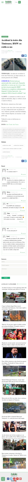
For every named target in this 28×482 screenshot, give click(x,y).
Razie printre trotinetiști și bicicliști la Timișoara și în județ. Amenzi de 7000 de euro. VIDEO (14, 455)
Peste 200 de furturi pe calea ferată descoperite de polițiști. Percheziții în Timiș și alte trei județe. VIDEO (14, 363)
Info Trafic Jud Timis (12, 124)
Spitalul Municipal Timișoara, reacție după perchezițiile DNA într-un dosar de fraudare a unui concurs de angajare (13, 381)
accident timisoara (6, 152)
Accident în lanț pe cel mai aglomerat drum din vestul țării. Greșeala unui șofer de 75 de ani (14, 288)
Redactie (10, 50)
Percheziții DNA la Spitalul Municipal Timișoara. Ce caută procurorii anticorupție (13, 417)
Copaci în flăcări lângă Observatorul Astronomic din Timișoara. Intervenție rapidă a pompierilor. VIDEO (14, 307)
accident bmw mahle (7, 145)
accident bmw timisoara (18, 145)
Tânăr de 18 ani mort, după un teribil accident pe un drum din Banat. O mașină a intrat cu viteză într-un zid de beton (14, 326)
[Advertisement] (14, 15)
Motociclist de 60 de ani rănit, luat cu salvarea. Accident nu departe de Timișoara (14, 399)
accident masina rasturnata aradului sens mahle (12, 148)
